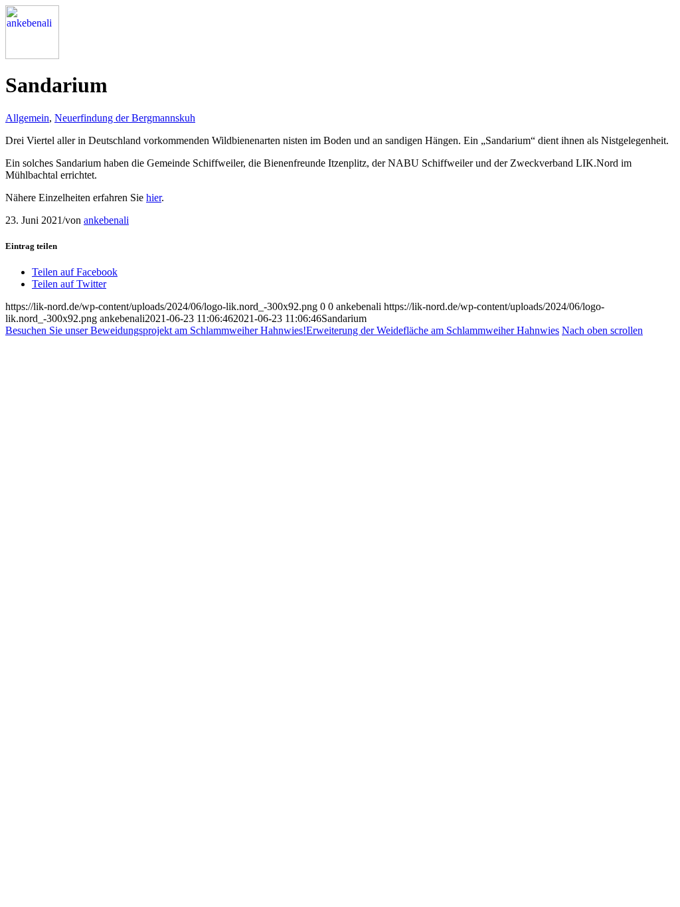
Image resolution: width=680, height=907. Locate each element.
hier (153, 197)
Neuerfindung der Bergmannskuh (124, 118)
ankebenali (106, 220)
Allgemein (27, 118)
